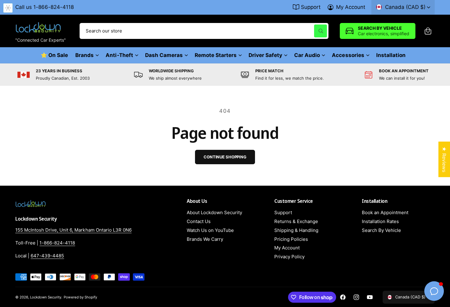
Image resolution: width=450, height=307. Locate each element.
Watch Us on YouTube (210, 230)
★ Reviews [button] (444, 159)
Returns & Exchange (296, 221)
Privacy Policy (289, 257)
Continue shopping (225, 156)
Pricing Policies (291, 239)
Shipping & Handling (296, 230)
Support (311, 7)
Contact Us (199, 221)
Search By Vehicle (381, 230)
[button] (428, 31)
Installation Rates (380, 221)
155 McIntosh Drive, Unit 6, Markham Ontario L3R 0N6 (73, 230)
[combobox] (204, 31)
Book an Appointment (385, 212)
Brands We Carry (205, 239)
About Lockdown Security (214, 212)
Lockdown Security (45, 297)
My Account (350, 7)
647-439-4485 (47, 256)
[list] (225, 74)
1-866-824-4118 (57, 243)
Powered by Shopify (80, 297)
